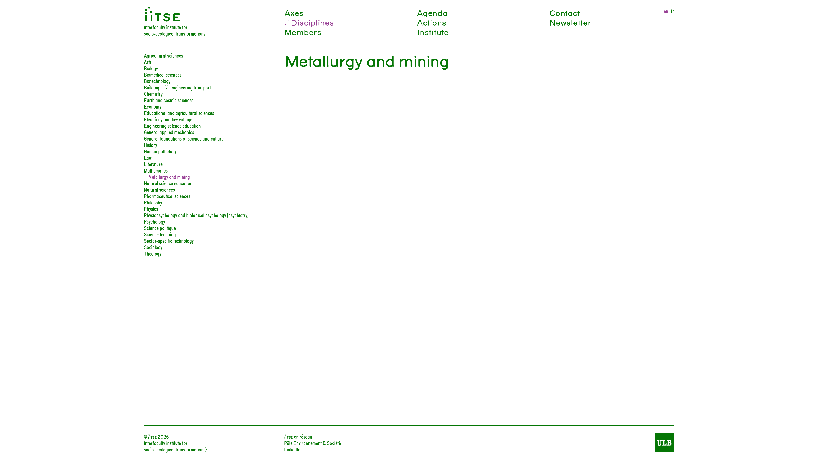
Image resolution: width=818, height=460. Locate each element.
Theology (152, 253)
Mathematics (156, 170)
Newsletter (570, 22)
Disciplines (312, 22)
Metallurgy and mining (168, 176)
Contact (564, 12)
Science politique (160, 227)
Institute (432, 31)
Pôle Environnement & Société (312, 442)
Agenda (432, 12)
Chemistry (153, 93)
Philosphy (153, 202)
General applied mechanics (169, 132)
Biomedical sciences (162, 74)
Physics (151, 208)
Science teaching (160, 234)
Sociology (153, 247)
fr (672, 11)
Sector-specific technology (169, 240)
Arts (148, 61)
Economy (152, 106)
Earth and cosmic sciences (168, 100)
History (150, 144)
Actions (431, 22)
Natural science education (168, 183)
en (666, 11)
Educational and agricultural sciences (179, 112)
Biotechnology (157, 80)
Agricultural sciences (163, 55)
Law (148, 157)
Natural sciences (159, 189)
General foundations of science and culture (184, 138)
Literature (153, 164)
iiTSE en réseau (298, 436)
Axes (293, 12)
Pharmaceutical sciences (167, 195)
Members (302, 31)
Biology (151, 68)
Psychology (154, 221)
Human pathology (160, 151)
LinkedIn (292, 449)
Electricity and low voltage (168, 119)
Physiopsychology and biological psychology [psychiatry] (196, 215)
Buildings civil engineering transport (177, 87)
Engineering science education (172, 125)
